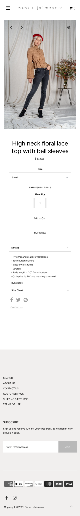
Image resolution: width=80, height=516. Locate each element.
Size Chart (17, 290)
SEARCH (8, 378)
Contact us (16, 307)
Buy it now (40, 232)
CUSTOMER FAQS (13, 393)
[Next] (22, 27)
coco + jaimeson (34, 507)
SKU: (32, 187)
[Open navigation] (8, 8)
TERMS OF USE (12, 404)
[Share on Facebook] (11, 300)
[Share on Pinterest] (26, 300)
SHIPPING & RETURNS (15, 399)
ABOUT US (9, 383)
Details (15, 247)
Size (40, 169)
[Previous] (11, 27)
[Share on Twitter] (18, 300)
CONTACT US (11, 388)
